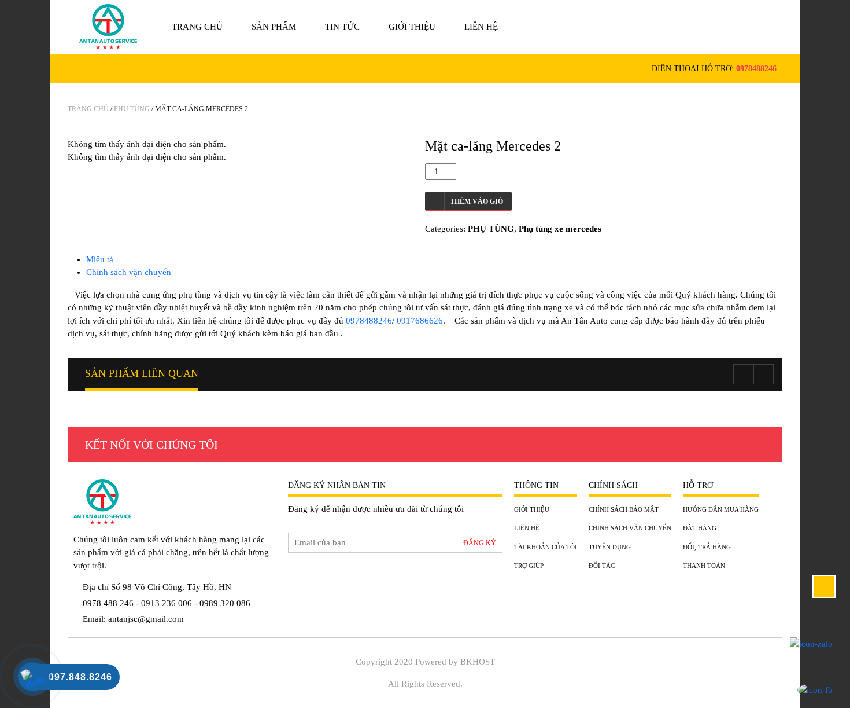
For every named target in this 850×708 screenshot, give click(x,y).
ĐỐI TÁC (602, 565)
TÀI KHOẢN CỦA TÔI (545, 547)
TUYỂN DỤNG (610, 547)
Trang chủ (197, 26)
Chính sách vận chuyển (128, 272)
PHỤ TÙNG (132, 109)
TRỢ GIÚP (529, 565)
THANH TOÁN (704, 565)
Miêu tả (99, 259)
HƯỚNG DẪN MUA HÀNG (721, 509)
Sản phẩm (274, 26)
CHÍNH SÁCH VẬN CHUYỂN (630, 527)
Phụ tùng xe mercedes (560, 228)
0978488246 (756, 68)
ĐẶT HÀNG (699, 527)
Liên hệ (481, 26)
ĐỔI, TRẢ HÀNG (707, 547)
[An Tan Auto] (108, 26)
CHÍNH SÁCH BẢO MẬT (624, 509)
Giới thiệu (412, 26)
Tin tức (342, 26)
